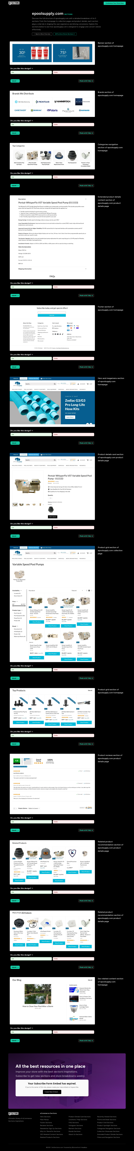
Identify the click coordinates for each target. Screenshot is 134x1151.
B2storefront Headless (79, 1147)
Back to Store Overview (42, 34)
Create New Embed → (52, 1092)
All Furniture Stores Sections (64, 34)
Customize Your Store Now (115, 3)
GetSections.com (57, 1147)
